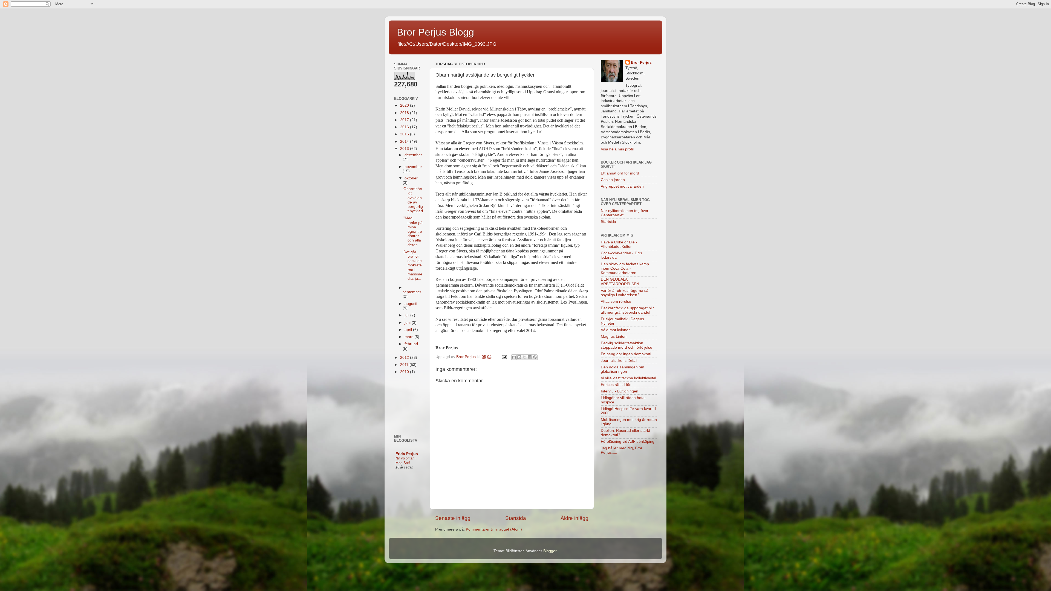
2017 (405, 120)
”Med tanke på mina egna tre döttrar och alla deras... (413, 231)
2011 (404, 365)
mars (409, 337)
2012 (405, 358)
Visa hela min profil (617, 149)
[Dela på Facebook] (529, 357)
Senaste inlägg (452, 518)
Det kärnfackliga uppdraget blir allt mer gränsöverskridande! (627, 310)
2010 (405, 372)
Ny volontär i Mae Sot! (405, 460)
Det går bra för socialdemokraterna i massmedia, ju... (412, 265)
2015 (405, 134)
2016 (405, 127)
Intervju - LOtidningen (619, 391)
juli (407, 315)
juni (408, 323)
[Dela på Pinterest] (535, 357)
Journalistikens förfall (619, 361)
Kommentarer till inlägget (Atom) (494, 529)
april (409, 330)
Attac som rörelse (616, 301)
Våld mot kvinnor (615, 330)
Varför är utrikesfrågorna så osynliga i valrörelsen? (624, 293)
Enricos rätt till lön (616, 385)
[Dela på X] (524, 357)
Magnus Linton (613, 336)
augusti (411, 304)
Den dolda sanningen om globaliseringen (622, 369)
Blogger (549, 551)
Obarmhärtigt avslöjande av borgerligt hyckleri (413, 200)
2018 (405, 113)
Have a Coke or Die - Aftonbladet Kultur (619, 244)
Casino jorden (613, 180)
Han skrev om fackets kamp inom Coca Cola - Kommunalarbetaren (625, 268)
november (413, 167)
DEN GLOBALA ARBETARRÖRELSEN (620, 281)
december (413, 155)
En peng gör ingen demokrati (626, 354)
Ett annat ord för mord (620, 173)
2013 (405, 149)
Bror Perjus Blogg (435, 32)
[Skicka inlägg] (504, 357)
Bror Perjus (641, 62)
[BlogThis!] (519, 357)
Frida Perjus (406, 454)
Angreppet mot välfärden (622, 186)
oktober (411, 178)
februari (411, 344)
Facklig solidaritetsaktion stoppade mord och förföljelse (626, 345)
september (412, 292)
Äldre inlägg (574, 518)
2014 (405, 141)
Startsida (515, 518)
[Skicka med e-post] (514, 357)
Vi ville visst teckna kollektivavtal (628, 378)
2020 (405, 105)
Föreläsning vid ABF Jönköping (627, 441)
